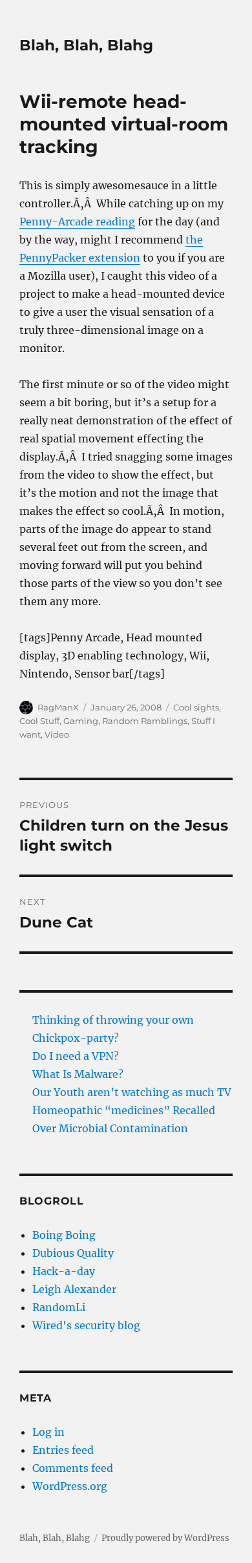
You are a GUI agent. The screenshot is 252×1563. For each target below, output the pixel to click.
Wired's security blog (86, 1325)
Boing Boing (64, 1234)
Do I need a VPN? (75, 1056)
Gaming (80, 721)
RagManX (58, 707)
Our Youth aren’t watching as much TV (131, 1092)
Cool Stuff (39, 721)
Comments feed (72, 1468)
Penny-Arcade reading (77, 221)
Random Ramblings (144, 721)
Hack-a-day (63, 1271)
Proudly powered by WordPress (165, 1538)
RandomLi (58, 1307)
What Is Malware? (77, 1074)
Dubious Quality (73, 1253)
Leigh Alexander (74, 1289)
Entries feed (63, 1450)
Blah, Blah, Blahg (86, 45)
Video (57, 734)
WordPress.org (69, 1486)
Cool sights (196, 707)
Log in (48, 1431)
